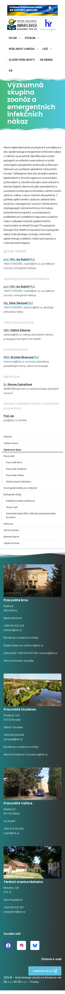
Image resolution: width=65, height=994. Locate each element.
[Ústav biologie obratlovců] (22, 25)
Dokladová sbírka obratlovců (20, 501)
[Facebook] (8, 945)
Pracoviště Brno (14, 462)
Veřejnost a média (21, 48)
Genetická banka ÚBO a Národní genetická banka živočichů (31, 515)
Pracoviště (9, 456)
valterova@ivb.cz (33, 645)
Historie (8, 436)
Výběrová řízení (12, 543)
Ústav (13, 38)
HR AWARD (46, 59)
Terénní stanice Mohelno (18, 481)
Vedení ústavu (11, 443)
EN (10, 70)
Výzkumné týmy (12, 449)
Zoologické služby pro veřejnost (20, 488)
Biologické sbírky (12, 494)
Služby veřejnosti (22, 59)
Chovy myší (12, 507)
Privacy (35, 981)
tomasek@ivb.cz (13, 739)
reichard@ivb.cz (13, 630)
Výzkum (30, 38)
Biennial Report (11, 536)
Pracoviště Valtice (15, 475)
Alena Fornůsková (14, 754)
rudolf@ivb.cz (12, 833)
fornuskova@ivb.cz (36, 754)
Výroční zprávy (11, 530)
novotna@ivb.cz (48, 653)
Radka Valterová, (13, 645)
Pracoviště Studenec (16, 469)
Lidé (45, 48)
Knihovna (8, 523)
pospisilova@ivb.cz (14, 911)
